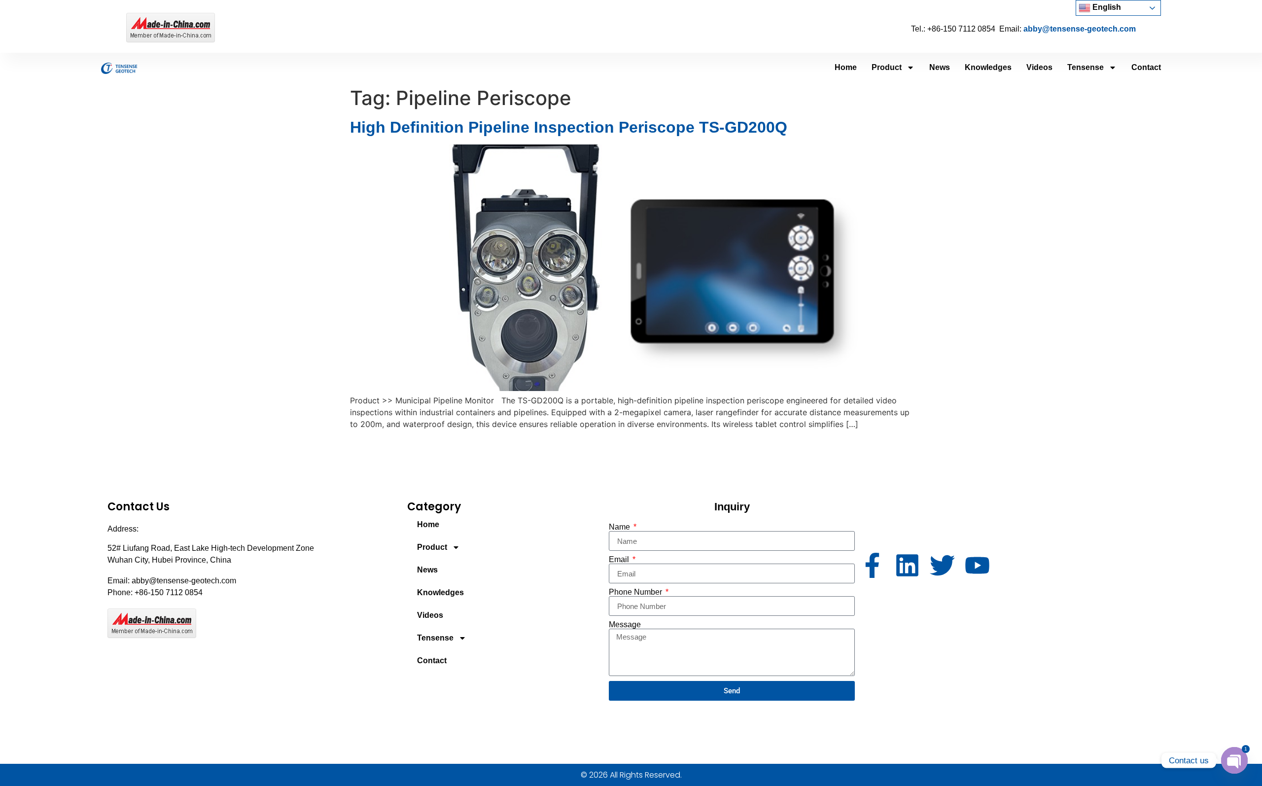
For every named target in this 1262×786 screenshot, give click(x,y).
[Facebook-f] (872, 565)
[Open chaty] (1234, 760)
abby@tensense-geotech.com (1079, 29)
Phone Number (636, 592)
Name (620, 527)
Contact (1146, 67)
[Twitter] (942, 565)
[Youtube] (977, 565)
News (939, 67)
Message (625, 625)
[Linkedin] (907, 565)
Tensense (1085, 67)
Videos (1039, 67)
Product (887, 67)
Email (620, 560)
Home (846, 67)
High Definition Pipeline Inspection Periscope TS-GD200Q (568, 127)
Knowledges (988, 67)
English (1105, 7)
